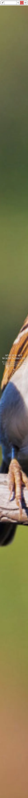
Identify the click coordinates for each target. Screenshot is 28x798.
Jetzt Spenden (21, 2)
